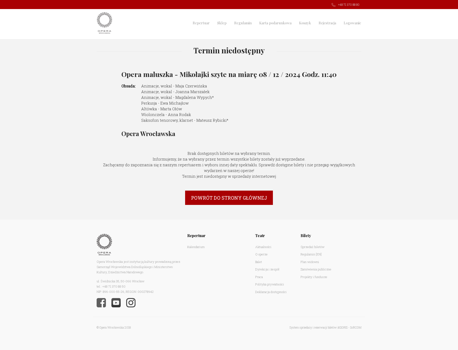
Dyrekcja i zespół (267, 269)
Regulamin (243, 22)
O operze (261, 254)
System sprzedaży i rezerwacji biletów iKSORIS (319, 327)
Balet (258, 262)
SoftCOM (355, 327)
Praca (259, 277)
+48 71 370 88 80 (348, 4)
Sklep (222, 22)
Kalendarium (196, 247)
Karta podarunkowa (275, 22)
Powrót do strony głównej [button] (229, 198)
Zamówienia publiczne (316, 269)
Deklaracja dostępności (271, 292)
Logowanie (352, 22)
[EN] (319, 254)
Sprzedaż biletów (312, 247)
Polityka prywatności (269, 284)
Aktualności (263, 247)
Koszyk (305, 22)
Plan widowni (310, 262)
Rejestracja (327, 22)
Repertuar (201, 22)
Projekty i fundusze (314, 277)
